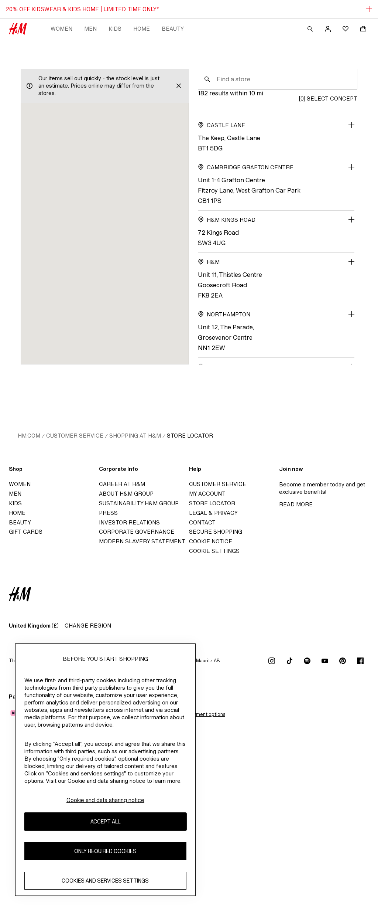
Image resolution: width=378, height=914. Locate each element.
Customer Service (74, 435)
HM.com (29, 435)
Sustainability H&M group (139, 503)
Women (61, 29)
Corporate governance (136, 532)
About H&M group (126, 493)
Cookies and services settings (105, 880)
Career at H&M (122, 484)
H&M (213, 262)
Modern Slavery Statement (142, 541)
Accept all (105, 821)
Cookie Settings (214, 551)
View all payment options (197, 714)
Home (141, 29)
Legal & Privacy (213, 513)
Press (108, 513)
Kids (115, 29)
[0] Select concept (328, 98)
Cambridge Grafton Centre (250, 167)
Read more (296, 504)
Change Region (88, 625)
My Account (207, 493)
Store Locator (190, 435)
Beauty (173, 29)
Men (90, 29)
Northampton (228, 314)
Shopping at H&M (135, 435)
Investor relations (129, 522)
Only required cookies (105, 851)
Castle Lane (226, 125)
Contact (202, 522)
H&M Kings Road (231, 220)
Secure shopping (215, 532)
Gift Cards (25, 532)
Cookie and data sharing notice (105, 800)
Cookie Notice (210, 541)
